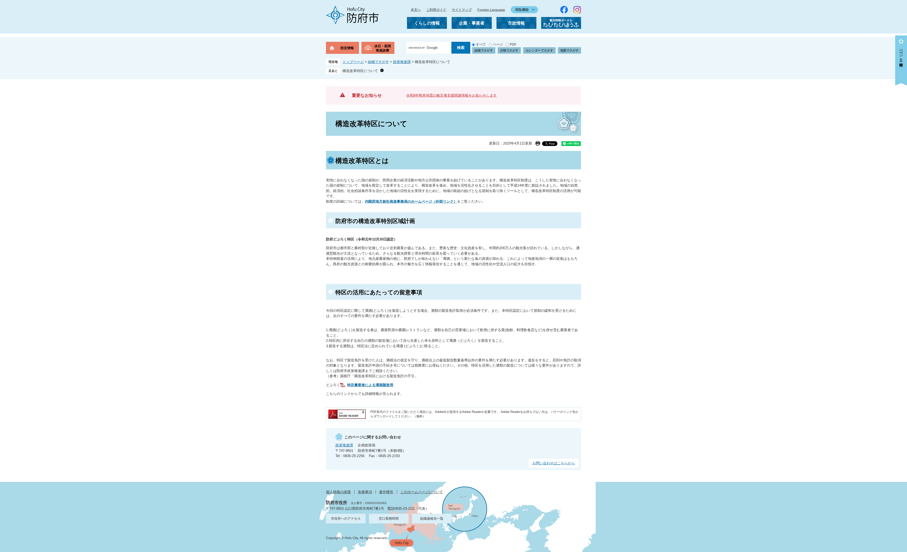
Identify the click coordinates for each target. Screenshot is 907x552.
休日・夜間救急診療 (382, 48)
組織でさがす (484, 50)
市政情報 (516, 23)
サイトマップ (462, 10)
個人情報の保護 (338, 492)
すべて (481, 44)
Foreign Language (491, 10)
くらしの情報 (427, 23)
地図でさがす (569, 50)
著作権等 (386, 492)
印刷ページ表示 (537, 143)
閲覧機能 (522, 10)
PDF (513, 44)
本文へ (416, 10)
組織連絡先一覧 (431, 518)
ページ (498, 44)
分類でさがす (509, 50)
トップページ (353, 62)
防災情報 (347, 48)
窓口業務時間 (389, 518)
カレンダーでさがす (539, 50)
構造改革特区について (360, 71)
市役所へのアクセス (346, 518)
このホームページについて (421, 492)
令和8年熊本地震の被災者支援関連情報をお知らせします (451, 95)
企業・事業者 (471, 23)
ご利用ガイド (436, 10)
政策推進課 (402, 62)
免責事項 (365, 492)
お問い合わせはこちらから (553, 463)
